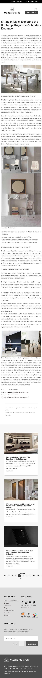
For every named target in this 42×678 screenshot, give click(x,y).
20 (38, 576)
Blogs (6, 608)
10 (34, 576)
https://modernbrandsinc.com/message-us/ (15, 397)
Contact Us (8, 605)
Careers (6, 615)
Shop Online (8, 613)
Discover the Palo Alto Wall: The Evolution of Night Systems (18, 458)
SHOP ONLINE (31, 12)
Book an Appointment (11, 601)
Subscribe (32, 644)
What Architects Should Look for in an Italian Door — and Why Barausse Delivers (20, 505)
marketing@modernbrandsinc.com (18, 392)
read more (9, 471)
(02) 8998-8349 (32, 2)
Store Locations (9, 610)
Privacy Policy (34, 666)
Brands (6, 603)
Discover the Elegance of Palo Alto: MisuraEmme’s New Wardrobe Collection (19, 552)
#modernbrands (26, 608)
